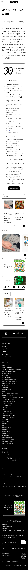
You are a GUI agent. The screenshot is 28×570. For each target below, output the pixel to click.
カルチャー (5, 346)
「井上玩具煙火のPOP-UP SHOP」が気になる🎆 (14, 129)
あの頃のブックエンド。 (7, 468)
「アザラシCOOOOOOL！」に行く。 (13, 124)
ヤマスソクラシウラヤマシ (7, 411)
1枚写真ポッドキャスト (6, 452)
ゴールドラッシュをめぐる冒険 (8, 401)
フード (4, 351)
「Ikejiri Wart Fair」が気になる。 (13, 84)
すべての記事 (6, 344)
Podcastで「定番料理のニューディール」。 (11, 458)
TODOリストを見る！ (14, 188)
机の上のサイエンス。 (6, 433)
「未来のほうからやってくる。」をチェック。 (14, 183)
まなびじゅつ (4, 478)
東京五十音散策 (5, 435)
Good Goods (5, 375)
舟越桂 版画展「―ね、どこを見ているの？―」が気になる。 (14, 101)
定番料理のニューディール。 (8, 427)
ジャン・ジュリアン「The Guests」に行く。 (15, 139)
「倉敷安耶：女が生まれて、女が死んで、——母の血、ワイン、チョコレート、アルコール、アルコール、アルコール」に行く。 (14, 96)
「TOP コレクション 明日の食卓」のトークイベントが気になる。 (14, 160)
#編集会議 (21, 21)
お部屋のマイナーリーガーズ (8, 395)
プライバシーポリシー (15, 535)
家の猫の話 (4, 429)
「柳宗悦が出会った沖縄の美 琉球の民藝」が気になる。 (15, 115)
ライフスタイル (6, 357)
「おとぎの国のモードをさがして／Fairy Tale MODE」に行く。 (14, 91)
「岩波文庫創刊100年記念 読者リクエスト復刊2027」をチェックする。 (14, 150)
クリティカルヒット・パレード (8, 399)
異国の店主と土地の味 (7, 437)
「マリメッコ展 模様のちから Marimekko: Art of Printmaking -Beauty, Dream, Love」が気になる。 (14, 173)
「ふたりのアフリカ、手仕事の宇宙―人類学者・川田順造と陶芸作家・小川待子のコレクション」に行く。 (14, 155)
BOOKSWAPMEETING (7, 367)
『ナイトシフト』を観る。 (10, 137)
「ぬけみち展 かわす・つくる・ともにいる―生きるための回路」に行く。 (15, 142)
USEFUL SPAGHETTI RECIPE (8, 383)
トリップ (4, 349)
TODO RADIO (5, 462)
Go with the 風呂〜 (6, 373)
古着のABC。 (5, 423)
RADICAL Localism (6, 377)
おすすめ (4, 391)
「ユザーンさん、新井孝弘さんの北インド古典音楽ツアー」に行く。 (14, 111)
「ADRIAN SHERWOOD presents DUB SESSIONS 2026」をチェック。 (14, 87)
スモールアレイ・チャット (7, 472)
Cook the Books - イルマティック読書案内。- (12, 369)
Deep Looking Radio (7, 454)
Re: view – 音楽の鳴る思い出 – (9, 379)
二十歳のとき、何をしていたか (8, 415)
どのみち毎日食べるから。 (7, 474)
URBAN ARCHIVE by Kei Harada (9, 381)
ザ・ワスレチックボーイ (7, 405)
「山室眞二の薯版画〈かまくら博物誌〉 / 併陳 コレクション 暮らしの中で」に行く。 (14, 168)
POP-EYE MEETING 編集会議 (9, 460)
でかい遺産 (4, 407)
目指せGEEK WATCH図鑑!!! (8, 439)
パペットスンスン (5, 409)
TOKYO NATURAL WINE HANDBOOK (10, 490)
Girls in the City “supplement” (9, 371)
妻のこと (4, 425)
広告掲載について (5, 553)
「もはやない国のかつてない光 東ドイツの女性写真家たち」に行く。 (15, 146)
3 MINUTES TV (5, 365)
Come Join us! (6, 548)
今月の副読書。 (5, 419)
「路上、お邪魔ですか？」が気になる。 (13, 177)
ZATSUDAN (4, 466)
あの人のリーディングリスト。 (8, 385)
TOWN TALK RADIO (6, 464)
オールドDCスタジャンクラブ (8, 389)
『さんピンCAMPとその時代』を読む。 (14, 126)
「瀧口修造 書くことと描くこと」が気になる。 (14, 105)
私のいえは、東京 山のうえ (7, 441)
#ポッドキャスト (14, 21)
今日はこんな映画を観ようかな (8, 417)
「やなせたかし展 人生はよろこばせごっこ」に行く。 (15, 164)
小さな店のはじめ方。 (6, 431)
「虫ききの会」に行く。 (10, 121)
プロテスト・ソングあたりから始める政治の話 (11, 476)
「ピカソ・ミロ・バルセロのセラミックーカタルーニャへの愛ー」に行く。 (15, 180)
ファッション (6, 354)
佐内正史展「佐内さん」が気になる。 (13, 119)
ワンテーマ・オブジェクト (7, 413)
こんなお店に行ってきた (7, 403)
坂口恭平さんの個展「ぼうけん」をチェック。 (14, 133)
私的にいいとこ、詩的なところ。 (8, 443)
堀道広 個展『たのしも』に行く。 (13, 108)
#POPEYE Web (6, 21)
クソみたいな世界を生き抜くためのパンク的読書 (12, 397)
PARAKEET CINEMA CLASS (8, 456)
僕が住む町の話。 (6, 421)
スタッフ (14, 548)
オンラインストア (21, 548)
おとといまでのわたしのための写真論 (10, 393)
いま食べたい (5, 387)
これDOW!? (4, 470)
